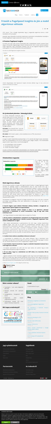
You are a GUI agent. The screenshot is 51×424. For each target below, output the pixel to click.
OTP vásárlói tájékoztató (32, 362)
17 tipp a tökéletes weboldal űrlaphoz (36, 332)
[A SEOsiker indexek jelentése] (13, 323)
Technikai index (29, 370)
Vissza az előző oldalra (11, 272)
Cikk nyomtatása (45, 29)
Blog (16, 15)
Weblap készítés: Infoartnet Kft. (43, 378)
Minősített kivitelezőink (8, 370)
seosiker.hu (11, 10)
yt (28, 5)
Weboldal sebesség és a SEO (34, 317)
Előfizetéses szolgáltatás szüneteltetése (36, 301)
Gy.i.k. (27, 360)
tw (23, 5)
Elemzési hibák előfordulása (34, 321)
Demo (20, 15)
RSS (27, 355)
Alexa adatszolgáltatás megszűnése (35, 304)
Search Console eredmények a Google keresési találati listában (37, 328)
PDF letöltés (43, 29)
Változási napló (29, 351)
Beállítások (15, 422)
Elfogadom (6, 422)
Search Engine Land (11, 262)
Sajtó (4, 355)
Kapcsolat (5, 358)
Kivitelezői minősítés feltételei (10, 372)
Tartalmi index (29, 372)
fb (21, 5)
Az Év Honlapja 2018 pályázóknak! (35, 336)
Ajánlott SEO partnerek (8, 374)
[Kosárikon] (37, 15)
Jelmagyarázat (29, 349)
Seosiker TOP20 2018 (32, 324)
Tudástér (27, 15)
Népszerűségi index (31, 374)
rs (30, 5)
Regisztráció (5, 2)
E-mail (47, 29)
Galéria (33, 15)
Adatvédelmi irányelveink (9, 351)
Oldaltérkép (29, 358)
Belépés (17, 2)
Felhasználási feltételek (8, 349)
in (25, 5)
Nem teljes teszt (30, 353)
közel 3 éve (45, 195)
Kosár (30, 292)
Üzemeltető (6, 353)
